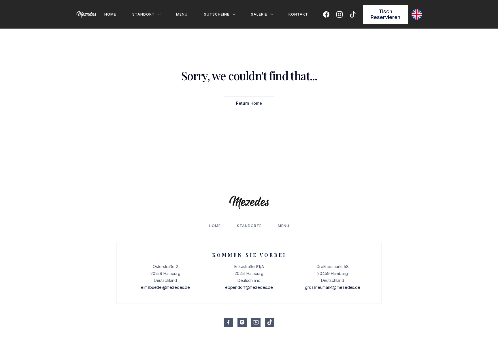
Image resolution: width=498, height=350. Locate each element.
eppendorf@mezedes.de (249, 287)
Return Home (249, 103)
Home (110, 14)
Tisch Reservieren (385, 14)
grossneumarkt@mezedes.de (332, 287)
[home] (86, 14)
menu (182, 14)
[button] (142, 14)
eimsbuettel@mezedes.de (165, 287)
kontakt (298, 14)
